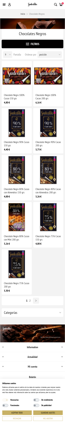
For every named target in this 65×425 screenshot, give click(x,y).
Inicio (23, 13)
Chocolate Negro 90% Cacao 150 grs (16, 143)
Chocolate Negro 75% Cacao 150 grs (48, 238)
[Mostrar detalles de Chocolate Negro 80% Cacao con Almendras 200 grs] (48, 170)
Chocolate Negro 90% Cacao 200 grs (48, 143)
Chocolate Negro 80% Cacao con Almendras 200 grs (48, 190)
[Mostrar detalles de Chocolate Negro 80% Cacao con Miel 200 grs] (17, 217)
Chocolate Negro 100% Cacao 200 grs (46, 96)
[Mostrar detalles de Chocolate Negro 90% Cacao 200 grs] (48, 123)
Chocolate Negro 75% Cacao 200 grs (16, 285)
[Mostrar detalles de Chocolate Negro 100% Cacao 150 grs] (17, 76)
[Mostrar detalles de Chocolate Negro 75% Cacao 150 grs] (48, 217)
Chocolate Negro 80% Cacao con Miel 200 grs (16, 238)
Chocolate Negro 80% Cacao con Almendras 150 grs (16, 190)
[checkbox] (5, 399)
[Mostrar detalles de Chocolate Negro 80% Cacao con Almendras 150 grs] (17, 170)
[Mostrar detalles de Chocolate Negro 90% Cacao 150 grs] (17, 123)
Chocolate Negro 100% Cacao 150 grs (14, 96)
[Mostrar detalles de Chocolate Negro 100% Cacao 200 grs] (48, 76)
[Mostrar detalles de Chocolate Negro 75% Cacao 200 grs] (17, 264)
